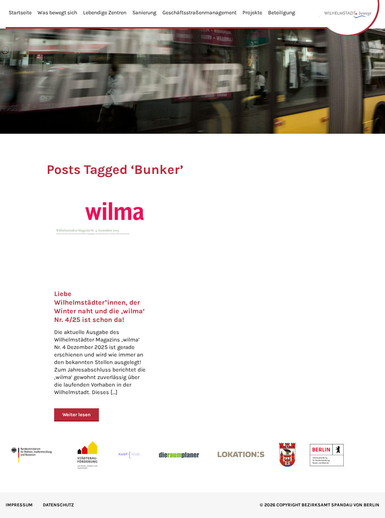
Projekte (252, 12)
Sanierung (144, 12)
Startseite (20, 12)
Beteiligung (281, 12)
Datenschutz (58, 504)
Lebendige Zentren (104, 12)
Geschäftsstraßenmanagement (199, 12)
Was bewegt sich (57, 12)
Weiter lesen (76, 414)
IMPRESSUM (19, 504)
